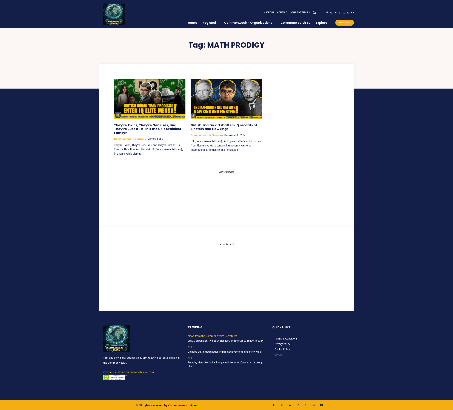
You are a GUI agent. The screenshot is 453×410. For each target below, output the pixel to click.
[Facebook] (327, 12)
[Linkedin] (335, 12)
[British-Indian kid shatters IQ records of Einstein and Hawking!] (226, 99)
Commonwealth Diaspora (130, 139)
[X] (344, 12)
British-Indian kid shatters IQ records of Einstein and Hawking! (224, 127)
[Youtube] (352, 12)
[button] (314, 12)
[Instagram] (331, 12)
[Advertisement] (226, 196)
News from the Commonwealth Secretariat (212, 336)
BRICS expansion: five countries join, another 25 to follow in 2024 (225, 340)
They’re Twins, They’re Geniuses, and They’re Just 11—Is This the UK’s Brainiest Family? (147, 129)
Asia (190, 347)
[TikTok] (340, 12)
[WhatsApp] (348, 12)
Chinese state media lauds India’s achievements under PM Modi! (225, 351)
